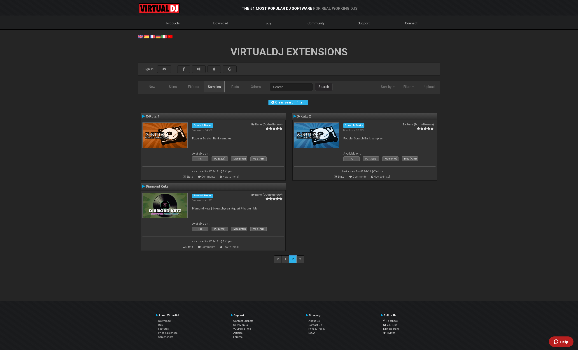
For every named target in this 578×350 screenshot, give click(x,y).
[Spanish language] (146, 36)
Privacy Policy (316, 328)
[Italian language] (163, 36)
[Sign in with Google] (230, 69)
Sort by (386, 87)
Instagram (392, 328)
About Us (314, 320)
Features (163, 328)
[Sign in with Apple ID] (214, 69)
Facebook (391, 320)
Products (173, 23)
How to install (231, 176)
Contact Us (315, 325)
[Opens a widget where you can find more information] (561, 342)
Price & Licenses (167, 332)
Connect (411, 23)
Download (220, 23)
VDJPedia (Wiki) (242, 328)
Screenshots (165, 336)
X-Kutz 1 (153, 116)
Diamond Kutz (157, 186)
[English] (140, 36)
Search (324, 87)
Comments (208, 176)
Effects (193, 87)
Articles (237, 332)
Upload (429, 87)
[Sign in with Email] (164, 69)
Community (316, 23)
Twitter (390, 332)
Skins (173, 87)
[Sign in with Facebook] (183, 69)
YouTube (391, 325)
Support (364, 23)
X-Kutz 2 (304, 116)
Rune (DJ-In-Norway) (268, 124)
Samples (214, 87)
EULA (311, 332)
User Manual (241, 325)
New (152, 87)
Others (256, 87)
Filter (407, 87)
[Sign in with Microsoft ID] (199, 69)
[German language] (158, 36)
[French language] (152, 36)
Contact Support (243, 320)
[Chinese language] (170, 36)
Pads (235, 87)
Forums (237, 336)
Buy (268, 23)
